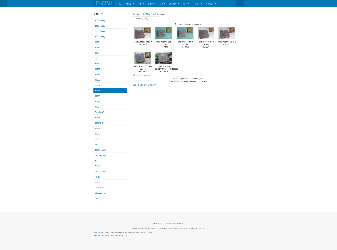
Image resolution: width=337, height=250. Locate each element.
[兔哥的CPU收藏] (104, 3)
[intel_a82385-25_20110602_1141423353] (164, 58)
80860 (97, 133)
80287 (97, 85)
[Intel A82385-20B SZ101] (164, 33)
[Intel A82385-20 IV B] (142, 33)
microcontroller (101, 193)
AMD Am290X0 (101, 171)
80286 (97, 79)
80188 (97, 74)
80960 (97, 139)
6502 (97, 144)
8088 (97, 58)
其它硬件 (173, 3)
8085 (97, 42)
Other (97, 198)
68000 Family (100, 150)
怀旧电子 (197, 3)
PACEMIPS (99, 187)
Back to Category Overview (144, 84)
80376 (97, 101)
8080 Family (100, 36)
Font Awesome (98, 235)
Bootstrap (96, 232)
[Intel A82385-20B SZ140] (185, 33)
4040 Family (100, 25)
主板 (161, 3)
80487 (97, 128)
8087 (97, 52)
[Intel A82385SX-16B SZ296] (142, 58)
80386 (97, 96)
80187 (97, 69)
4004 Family (100, 20)
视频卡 (151, 3)
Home (138, 14)
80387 (97, 106)
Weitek (97, 182)
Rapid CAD (99, 112)
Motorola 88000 (101, 155)
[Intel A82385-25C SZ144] (206, 33)
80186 (97, 63)
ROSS (97, 177)
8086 (97, 47)
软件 (185, 3)
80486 (97, 117)
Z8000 (97, 166)
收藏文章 (210, 3)
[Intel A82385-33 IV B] (227, 33)
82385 (97, 90)
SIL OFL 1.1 (123, 235)
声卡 (140, 3)
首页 (120, 3)
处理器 (129, 3)
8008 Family (100, 31)
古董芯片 (154, 14)
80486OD (99, 123)
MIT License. (148, 232)
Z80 (96, 160)
